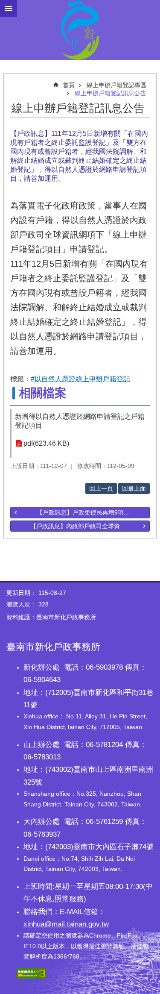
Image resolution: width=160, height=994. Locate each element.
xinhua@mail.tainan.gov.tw (66, 924)
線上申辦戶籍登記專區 (116, 85)
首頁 (69, 85)
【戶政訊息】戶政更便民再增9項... (83, 512)
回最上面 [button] (134, 488)
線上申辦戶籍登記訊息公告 (110, 93)
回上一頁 (101, 488)
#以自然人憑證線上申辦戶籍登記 (80, 378)
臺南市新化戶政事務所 (80, 30)
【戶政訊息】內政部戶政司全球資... (77, 526)
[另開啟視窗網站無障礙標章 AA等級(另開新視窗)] (31, 976)
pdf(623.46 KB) (46, 443)
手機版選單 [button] (8, 8)
